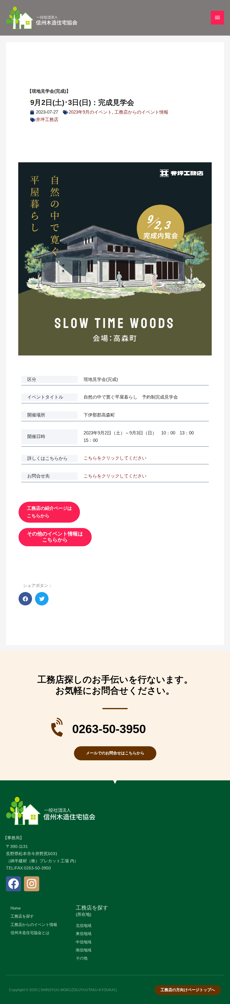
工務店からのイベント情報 (141, 112)
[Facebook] (13, 883)
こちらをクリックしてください (115, 458)
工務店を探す (92, 908)
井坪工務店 (47, 119)
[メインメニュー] (217, 18)
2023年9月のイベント (90, 112)
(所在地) (83, 914)
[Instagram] (31, 883)
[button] (25, 598)
